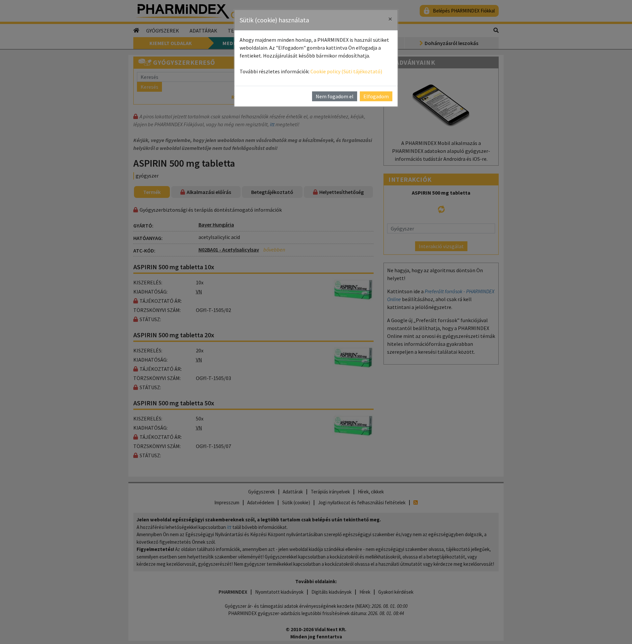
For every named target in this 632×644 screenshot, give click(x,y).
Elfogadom (376, 96)
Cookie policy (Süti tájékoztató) (346, 71)
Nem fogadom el (335, 96)
